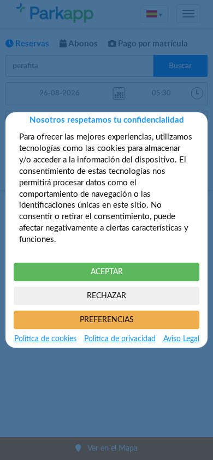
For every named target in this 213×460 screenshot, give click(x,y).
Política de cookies (45, 339)
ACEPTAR (107, 272)
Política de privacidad (120, 339)
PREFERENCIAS (107, 320)
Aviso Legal (181, 339)
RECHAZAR (106, 296)
